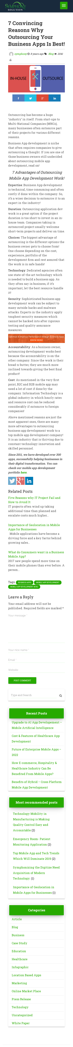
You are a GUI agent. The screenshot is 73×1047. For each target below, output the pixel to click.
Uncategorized (22, 1015)
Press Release (21, 999)
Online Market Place (26, 991)
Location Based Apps (26, 975)
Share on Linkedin (29, 481)
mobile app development (47, 582)
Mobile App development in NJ (24, 587)
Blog (51, 53)
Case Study (19, 943)
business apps (24, 582)
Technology (20, 1007)
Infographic (20, 967)
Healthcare (19, 959)
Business (18, 935)
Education (19, 951)
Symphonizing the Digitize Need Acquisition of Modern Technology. (36, 872)
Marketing (19, 983)
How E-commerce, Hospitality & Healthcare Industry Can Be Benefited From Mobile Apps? (34, 768)
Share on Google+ (21, 481)
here (23, 472)
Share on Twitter (12, 481)
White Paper (21, 1023)
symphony (20, 53)
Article (17, 919)
